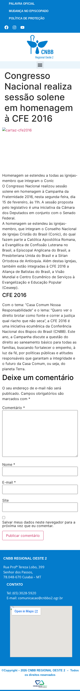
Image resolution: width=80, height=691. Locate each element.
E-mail (9, 482)
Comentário (13, 407)
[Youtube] (22, 27)
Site (5, 500)
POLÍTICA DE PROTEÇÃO (26, 18)
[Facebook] (6, 27)
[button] (40, 65)
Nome (8, 464)
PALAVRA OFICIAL (22, 3)
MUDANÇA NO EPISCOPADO (28, 11)
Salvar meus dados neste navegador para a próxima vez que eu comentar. (38, 523)
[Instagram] (14, 27)
